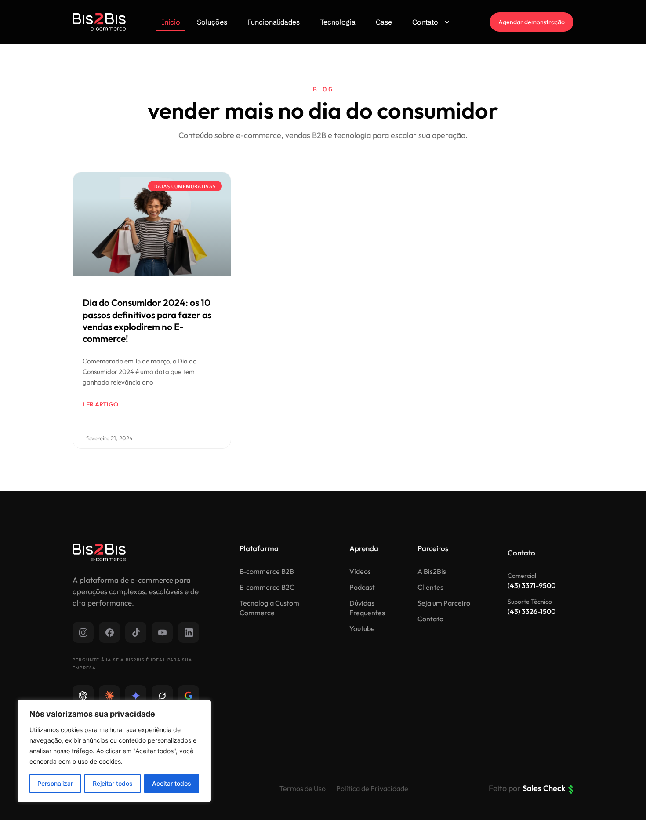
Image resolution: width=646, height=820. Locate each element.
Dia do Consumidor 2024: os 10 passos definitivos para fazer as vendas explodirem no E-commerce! (147, 320)
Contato (425, 22)
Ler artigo (100, 404)
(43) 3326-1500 (531, 611)
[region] (114, 751)
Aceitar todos (171, 783)
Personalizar (55, 783)
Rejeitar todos (113, 783)
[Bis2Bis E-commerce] (99, 22)
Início (171, 22)
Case (384, 22)
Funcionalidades (273, 22)
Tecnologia (338, 22)
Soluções (212, 22)
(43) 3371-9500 (531, 585)
